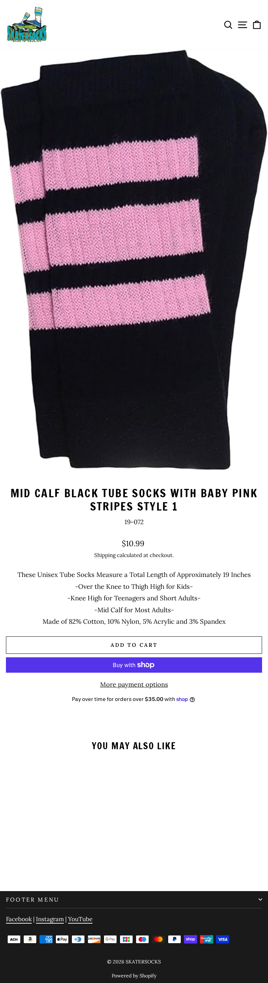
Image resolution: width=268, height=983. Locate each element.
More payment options (134, 684)
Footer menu (32, 899)
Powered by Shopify (134, 976)
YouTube (80, 919)
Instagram (50, 919)
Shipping (105, 555)
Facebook (19, 919)
